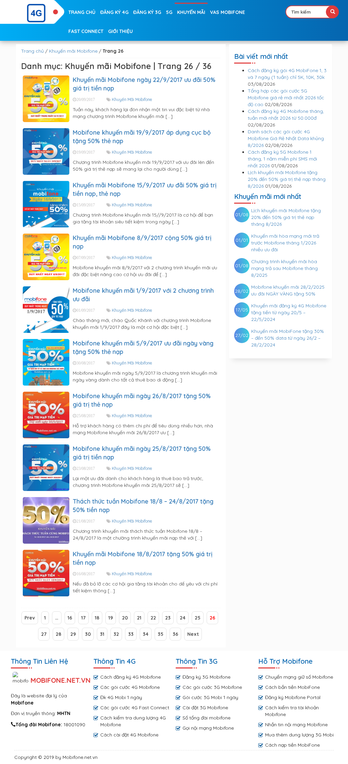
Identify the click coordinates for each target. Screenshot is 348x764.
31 (102, 634)
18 (97, 618)
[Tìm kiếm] (332, 11)
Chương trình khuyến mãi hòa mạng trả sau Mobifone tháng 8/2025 (284, 268)
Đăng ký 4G (114, 12)
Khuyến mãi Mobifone (73, 51)
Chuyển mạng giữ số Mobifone (299, 677)
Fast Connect (85, 31)
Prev (29, 618)
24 (183, 618)
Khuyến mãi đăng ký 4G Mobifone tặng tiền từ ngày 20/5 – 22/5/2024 (288, 312)
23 (168, 618)
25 (198, 618)
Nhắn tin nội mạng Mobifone (296, 724)
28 (58, 634)
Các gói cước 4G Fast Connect (134, 707)
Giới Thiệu (120, 31)
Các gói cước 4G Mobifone (130, 687)
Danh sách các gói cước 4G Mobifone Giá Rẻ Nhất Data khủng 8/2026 (286, 138)
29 (73, 634)
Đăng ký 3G (147, 12)
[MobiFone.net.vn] (36, 13)
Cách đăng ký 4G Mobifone (130, 677)
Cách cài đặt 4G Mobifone (129, 735)
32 (116, 634)
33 (131, 634)
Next (193, 634)
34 (146, 634)
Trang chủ (81, 12)
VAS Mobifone (227, 12)
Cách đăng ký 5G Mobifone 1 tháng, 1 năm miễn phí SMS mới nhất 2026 (282, 159)
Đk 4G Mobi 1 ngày (121, 697)
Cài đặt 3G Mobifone (205, 707)
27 (44, 634)
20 (125, 618)
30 (88, 634)
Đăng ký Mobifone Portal (292, 697)
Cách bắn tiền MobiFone (292, 687)
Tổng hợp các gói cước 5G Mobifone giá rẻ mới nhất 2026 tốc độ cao (286, 97)
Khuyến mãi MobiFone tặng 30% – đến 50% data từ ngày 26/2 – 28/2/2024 (287, 338)
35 (160, 634)
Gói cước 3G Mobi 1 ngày (210, 697)
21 (139, 618)
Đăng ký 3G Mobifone (206, 677)
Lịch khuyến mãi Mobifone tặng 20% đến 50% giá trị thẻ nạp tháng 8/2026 (287, 179)
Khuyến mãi (191, 12)
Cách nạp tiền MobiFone (292, 745)
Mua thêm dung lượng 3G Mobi (299, 735)
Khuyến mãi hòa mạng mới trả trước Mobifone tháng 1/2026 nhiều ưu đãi (285, 243)
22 (153, 618)
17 (83, 618)
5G (169, 12)
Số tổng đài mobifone (206, 718)
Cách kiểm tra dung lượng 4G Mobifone (133, 721)
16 (70, 618)
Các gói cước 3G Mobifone (212, 687)
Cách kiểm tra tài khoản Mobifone (292, 710)
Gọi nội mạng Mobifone (208, 728)
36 (175, 634)
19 (110, 618)
